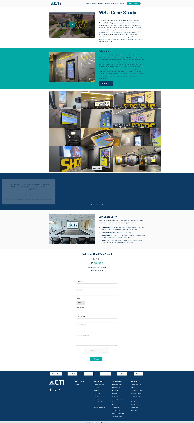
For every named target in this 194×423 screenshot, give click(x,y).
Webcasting (134, 410)
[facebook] (50, 389)
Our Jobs (79, 381)
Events (134, 381)
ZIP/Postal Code (81, 316)
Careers (77, 384)
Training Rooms (116, 410)
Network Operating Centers (118, 399)
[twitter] (54, 389)
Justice (95, 404)
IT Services (115, 396)
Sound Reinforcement (136, 393)
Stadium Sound (116, 404)
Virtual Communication (136, 404)
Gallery (132, 387)
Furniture (114, 393)
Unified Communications (118, 413)
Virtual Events (134, 407)
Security (114, 401)
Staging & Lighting (135, 396)
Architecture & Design (99, 384)
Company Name (81, 325)
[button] (91, 204)
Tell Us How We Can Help (82, 335)
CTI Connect (115, 390)
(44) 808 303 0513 (98, 264)
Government (97, 393)
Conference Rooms (117, 384)
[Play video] (72, 25)
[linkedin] (59, 389)
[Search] (141, 3)
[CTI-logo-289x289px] (55, 2)
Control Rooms (116, 387)
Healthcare (96, 396)
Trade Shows (134, 399)
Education (96, 390)
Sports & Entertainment (99, 407)
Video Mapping (134, 401)
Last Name (79, 290)
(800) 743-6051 (98, 262)
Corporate (96, 387)
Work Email (80, 307)
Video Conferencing (117, 416)
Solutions (117, 381)
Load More (96, 168)
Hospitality (96, 399)
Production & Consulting (137, 390)
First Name (80, 281)
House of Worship (98, 401)
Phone (78, 298)
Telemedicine (115, 407)
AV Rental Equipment (136, 384)
